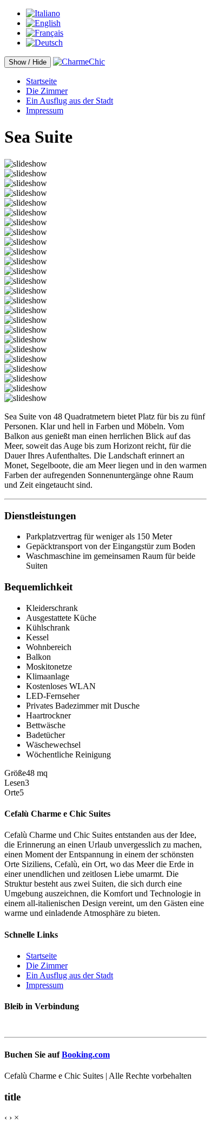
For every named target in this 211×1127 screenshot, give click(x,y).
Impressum (44, 110)
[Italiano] (43, 13)
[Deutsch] (44, 42)
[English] (43, 23)
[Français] (44, 32)
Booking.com (86, 1054)
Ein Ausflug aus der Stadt (69, 100)
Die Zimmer (47, 90)
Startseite (41, 81)
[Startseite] (79, 61)
